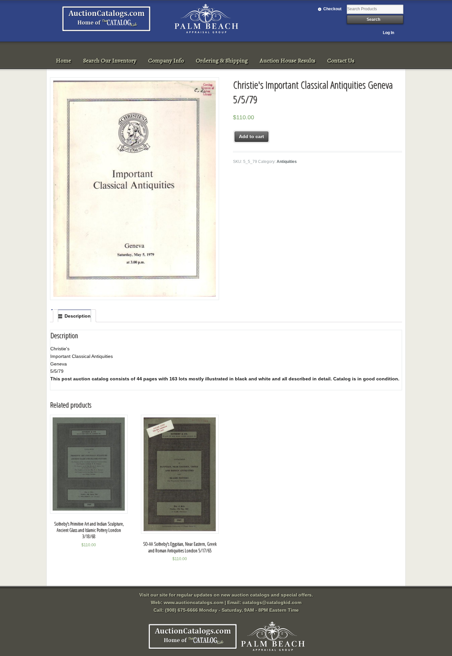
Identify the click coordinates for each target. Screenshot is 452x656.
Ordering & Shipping (222, 60)
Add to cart (251, 136)
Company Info (166, 60)
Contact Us (340, 60)
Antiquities (287, 161)
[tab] (74, 316)
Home (63, 60)
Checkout (332, 9)
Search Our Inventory (109, 60)
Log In (388, 32)
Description (78, 316)
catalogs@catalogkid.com (272, 602)
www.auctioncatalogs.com (193, 602)
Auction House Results (287, 60)
